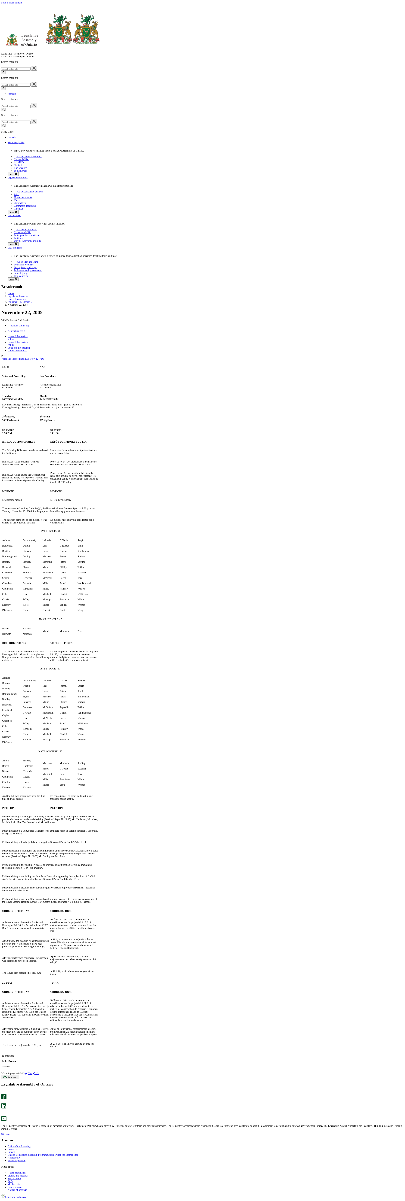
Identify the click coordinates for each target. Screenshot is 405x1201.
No (37, 1073)
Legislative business (18, 296)
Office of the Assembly (19, 1146)
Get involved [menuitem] (14, 215)
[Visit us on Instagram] (3, 1092)
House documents (16, 299)
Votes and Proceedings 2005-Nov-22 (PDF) (23, 358)
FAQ (10, 1181)
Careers (11, 1152)
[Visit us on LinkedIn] (3, 1107)
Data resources (15, 1187)
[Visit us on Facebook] (3, 1098)
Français (12, 93)
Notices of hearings (17, 1190)
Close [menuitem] (12, 174)
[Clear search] (34, 68)
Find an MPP (14, 1178)
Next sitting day (16, 331)
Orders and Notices (17, 350)
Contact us (13, 1149)
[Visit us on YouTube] (3, 1120)
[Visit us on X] (3, 1102)
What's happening (16, 1160)
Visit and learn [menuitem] (15, 247)
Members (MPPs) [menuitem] (16, 142)
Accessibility (14, 1157)
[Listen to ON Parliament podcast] (2, 1111)
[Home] (50, 50)
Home (11, 293)
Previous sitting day (18, 325)
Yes (30, 1073)
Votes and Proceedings (19, 347)
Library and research (18, 1175)
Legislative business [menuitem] (18, 177)
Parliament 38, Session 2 (20, 302)
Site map (5, 1134)
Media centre (14, 1184)
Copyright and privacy (16, 1197)
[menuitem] (28, 156)
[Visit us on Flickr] (3, 1114)
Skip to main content (11, 2)
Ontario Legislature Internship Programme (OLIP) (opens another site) (43, 1154)
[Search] (3, 72)
